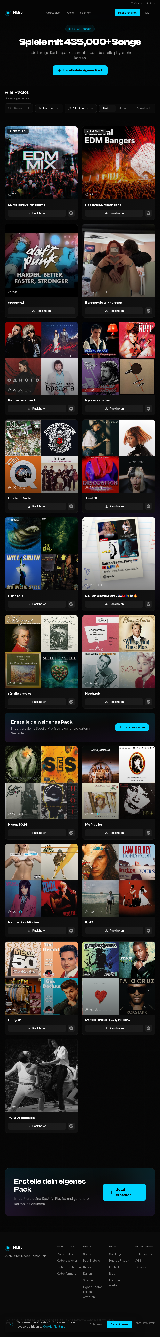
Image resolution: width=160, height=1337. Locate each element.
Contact (138, 3)
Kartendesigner (67, 1260)
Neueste (124, 108)
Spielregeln (116, 1254)
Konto (152, 3)
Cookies (140, 1267)
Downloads (144, 108)
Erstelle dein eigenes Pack (83, 70)
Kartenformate (66, 1273)
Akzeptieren (119, 1324)
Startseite (53, 12)
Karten (87, 1273)
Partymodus (65, 1254)
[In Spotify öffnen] (71, 213)
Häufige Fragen (119, 1260)
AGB (138, 1260)
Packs (70, 12)
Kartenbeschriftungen (71, 1267)
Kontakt (114, 1267)
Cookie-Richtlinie (54, 1326)
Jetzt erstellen (134, 727)
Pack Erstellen (127, 12)
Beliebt (108, 108)
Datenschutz (143, 1254)
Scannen (85, 12)
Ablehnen (96, 1324)
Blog (112, 1273)
